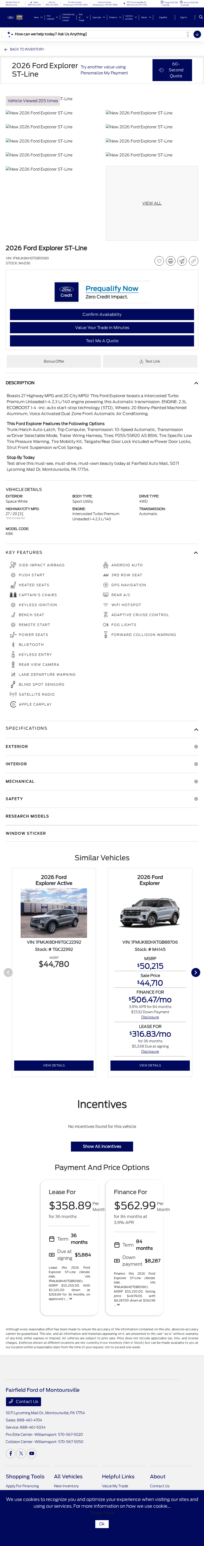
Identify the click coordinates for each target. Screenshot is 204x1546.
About (157, 1477)
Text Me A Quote (102, 340)
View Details (54, 1065)
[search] (201, 17)
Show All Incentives (102, 1146)
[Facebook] (11, 1453)
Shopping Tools (25, 1477)
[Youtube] (32, 1453)
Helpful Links (118, 1477)
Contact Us (26, 1401)
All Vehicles (68, 1477)
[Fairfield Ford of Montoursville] (19, 17)
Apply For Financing (22, 1486)
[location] (124, 3)
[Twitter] (21, 1453)
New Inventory (66, 1486)
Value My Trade (115, 1486)
